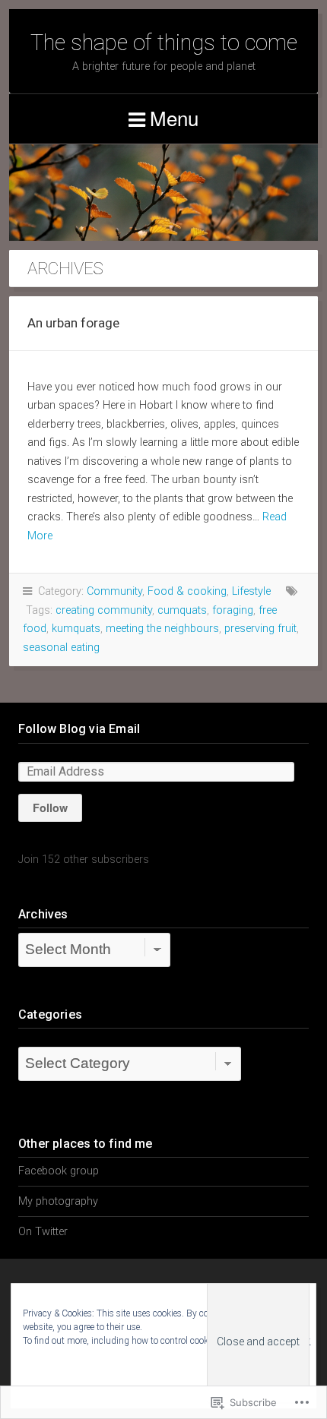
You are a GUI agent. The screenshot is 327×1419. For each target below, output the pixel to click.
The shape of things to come (163, 42)
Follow (50, 807)
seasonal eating (61, 647)
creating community (104, 610)
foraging (232, 610)
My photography (58, 1201)
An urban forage (73, 322)
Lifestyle (251, 591)
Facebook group (58, 1171)
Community (114, 591)
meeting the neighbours (162, 628)
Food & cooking (187, 591)
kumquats (76, 628)
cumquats (182, 610)
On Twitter (43, 1231)
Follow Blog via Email (79, 729)
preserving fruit (260, 628)
